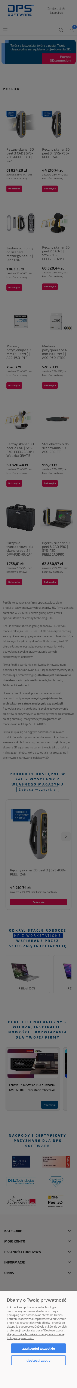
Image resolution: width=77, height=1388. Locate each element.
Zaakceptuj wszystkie (38, 1348)
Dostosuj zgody (38, 1360)
